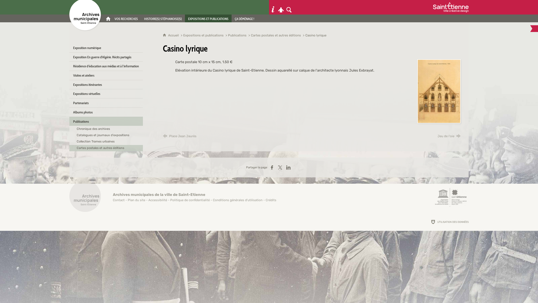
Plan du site (136, 200)
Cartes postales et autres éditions (276, 35)
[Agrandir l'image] (439, 91)
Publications (237, 35)
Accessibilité (157, 200)
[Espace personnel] (281, 7)
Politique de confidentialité (190, 200)
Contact (119, 200)
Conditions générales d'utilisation (237, 200)
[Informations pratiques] (273, 7)
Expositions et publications (203, 35)
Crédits (271, 200)
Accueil (174, 35)
